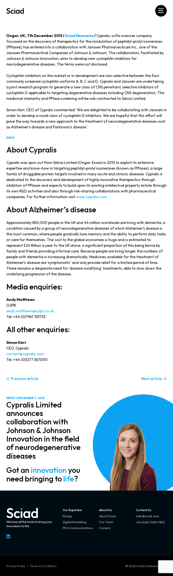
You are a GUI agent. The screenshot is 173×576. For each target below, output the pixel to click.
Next (145, 378)
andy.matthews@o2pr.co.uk (30, 311)
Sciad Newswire (79, 35)
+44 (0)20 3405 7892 (150, 522)
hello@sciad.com (147, 516)
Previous (18, 378)
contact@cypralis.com (25, 353)
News (10, 398)
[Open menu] (161, 10)
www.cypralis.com (91, 196)
